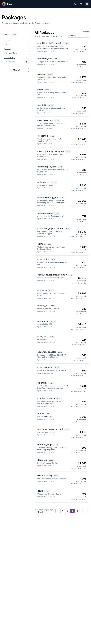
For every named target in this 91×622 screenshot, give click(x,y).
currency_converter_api (50, 429)
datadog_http (44, 444)
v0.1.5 (50, 74)
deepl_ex (42, 460)
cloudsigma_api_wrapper (50, 151)
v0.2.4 (57, 367)
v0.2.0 (50, 105)
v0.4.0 (51, 460)
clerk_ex (41, 105)
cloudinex (42, 135)
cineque (41, 74)
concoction (43, 259)
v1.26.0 (66, 43)
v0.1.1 (55, 59)
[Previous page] (57, 511)
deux (40, 491)
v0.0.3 (56, 445)
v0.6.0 (57, 120)
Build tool (7, 40)
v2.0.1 (61, 198)
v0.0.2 (52, 337)
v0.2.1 (68, 151)
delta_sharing (44, 475)
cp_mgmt (42, 382)
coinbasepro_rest (46, 166)
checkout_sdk (44, 58)
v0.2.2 (48, 414)
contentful (42, 321)
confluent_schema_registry (52, 274)
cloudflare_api (45, 120)
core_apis (42, 336)
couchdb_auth (44, 367)
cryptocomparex (46, 398)
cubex (40, 413)
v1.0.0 (60, 167)
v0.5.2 (57, 213)
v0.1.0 (47, 90)
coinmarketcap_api (47, 197)
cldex (40, 89)
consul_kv (42, 305)
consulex (42, 290)
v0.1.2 (59, 398)
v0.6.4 (67, 229)
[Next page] (87, 511)
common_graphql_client (50, 228)
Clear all (16, 70)
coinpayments (45, 213)
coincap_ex (43, 182)
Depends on (9, 49)
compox (41, 244)
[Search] (81, 4)
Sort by (86, 32)
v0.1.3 (46, 491)
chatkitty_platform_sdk (49, 43)
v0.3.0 (56, 476)
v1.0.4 (51, 383)
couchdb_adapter (46, 352)
